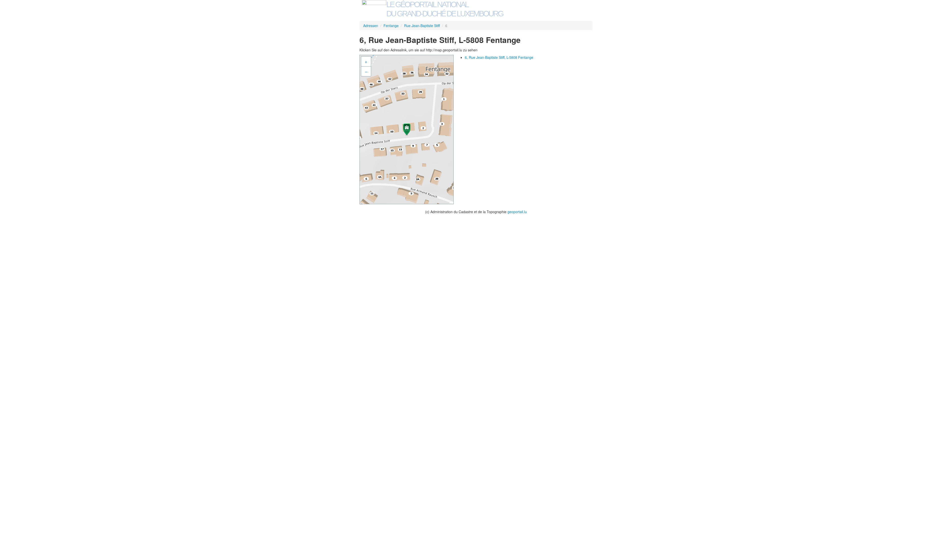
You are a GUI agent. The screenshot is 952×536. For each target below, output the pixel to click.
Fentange (391, 25)
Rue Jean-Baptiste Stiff (422, 25)
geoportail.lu (517, 211)
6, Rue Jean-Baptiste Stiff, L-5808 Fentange (499, 57)
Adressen (370, 25)
